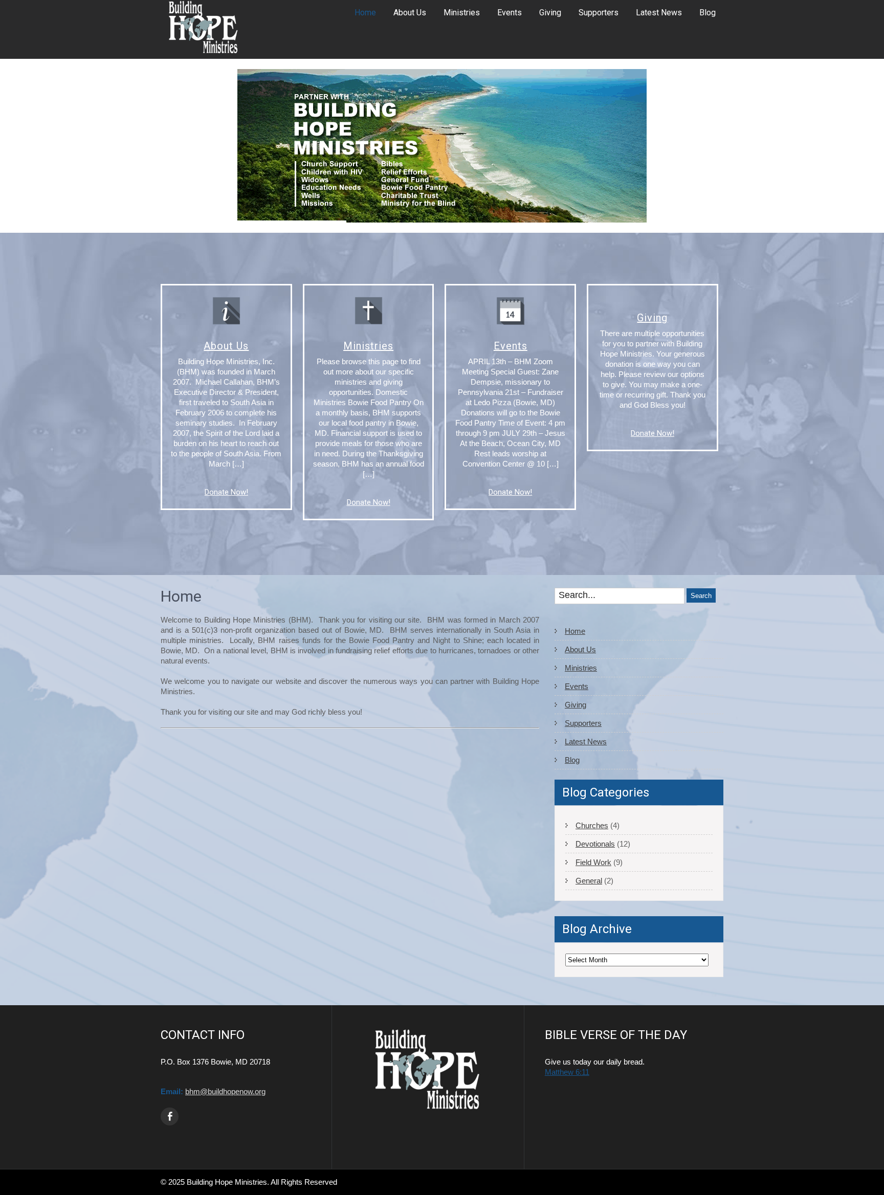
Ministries (462, 12)
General (589, 880)
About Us (409, 12)
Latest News (659, 12)
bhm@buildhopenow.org (225, 1091)
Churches (592, 825)
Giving (550, 12)
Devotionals (595, 843)
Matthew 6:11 (567, 1072)
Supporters (598, 12)
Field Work (593, 862)
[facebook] (170, 1116)
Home (365, 12)
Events (509, 12)
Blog (707, 12)
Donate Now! (226, 492)
